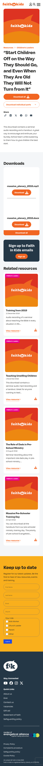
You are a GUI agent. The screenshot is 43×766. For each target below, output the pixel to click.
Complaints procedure (13, 748)
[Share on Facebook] (21, 115)
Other (11, 634)
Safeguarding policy (13, 719)
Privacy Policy (9, 744)
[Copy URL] (5, 115)
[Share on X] (16, 115)
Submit (7, 641)
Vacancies (8, 706)
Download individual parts (18, 104)
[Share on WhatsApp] (26, 115)
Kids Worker (14, 621)
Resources (8, 47)
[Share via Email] (31, 115)
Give (5, 698)
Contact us (9, 702)
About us (8, 694)
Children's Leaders (25, 47)
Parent (11, 630)
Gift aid (7, 710)
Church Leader (15, 625)
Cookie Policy (9, 756)
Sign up (21, 256)
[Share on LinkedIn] (10, 115)
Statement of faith (12, 715)
